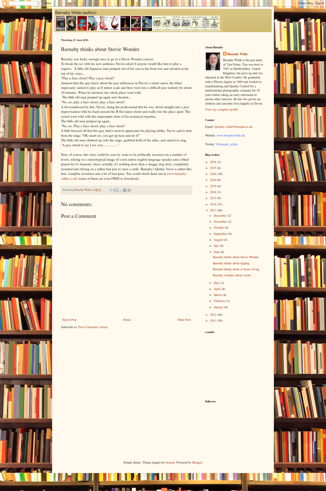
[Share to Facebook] (125, 190)
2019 (213, 186)
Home (127, 320)
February (220, 301)
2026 (213, 162)
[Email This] (112, 190)
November (221, 221)
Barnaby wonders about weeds (232, 275)
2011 (213, 320)
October (219, 227)
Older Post (184, 320)
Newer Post (69, 320)
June (217, 252)
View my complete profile (221, 109)
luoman (170, 462)
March (218, 295)
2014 (213, 204)
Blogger (197, 462)
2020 (213, 180)
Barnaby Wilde (238, 54)
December (220, 215)
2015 (213, 198)
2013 (213, 210)
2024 (213, 174)
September (221, 234)
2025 (213, 168)
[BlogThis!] (116, 190)
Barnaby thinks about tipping (231, 263)
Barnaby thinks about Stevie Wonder (236, 257)
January (219, 307)
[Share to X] (120, 190)
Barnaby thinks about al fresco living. (236, 269)
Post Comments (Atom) (93, 327)
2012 (213, 314)
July (217, 246)
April (217, 289)
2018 (213, 192)
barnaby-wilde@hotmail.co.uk (233, 127)
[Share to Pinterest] (129, 190)
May (217, 283)
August (219, 240)
